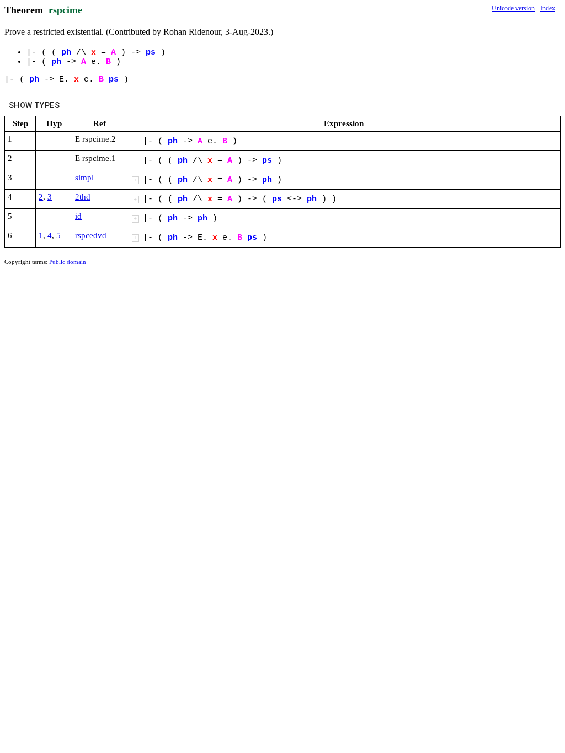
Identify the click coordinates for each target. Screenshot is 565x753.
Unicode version (513, 8)
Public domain (67, 262)
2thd (82, 196)
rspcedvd (90, 235)
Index (547, 8)
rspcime (65, 9)
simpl (84, 177)
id (78, 216)
